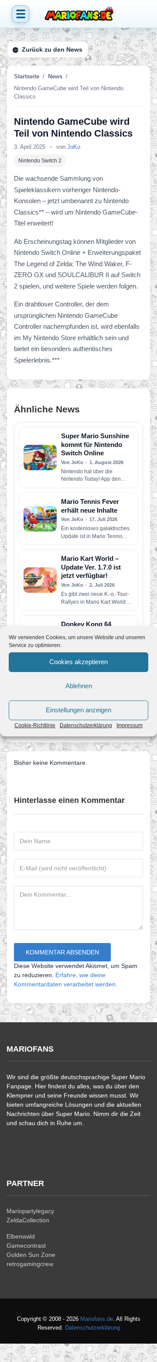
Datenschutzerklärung (86, 725)
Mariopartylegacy (30, 1210)
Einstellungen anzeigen (78, 710)
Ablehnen (78, 686)
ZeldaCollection (28, 1220)
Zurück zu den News (52, 49)
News (55, 76)
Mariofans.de (96, 1319)
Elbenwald (21, 1236)
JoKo (73, 147)
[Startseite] (78, 14)
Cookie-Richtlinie (34, 725)
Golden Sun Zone (31, 1254)
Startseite (26, 76)
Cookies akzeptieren (78, 661)
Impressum (129, 725)
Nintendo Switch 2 (39, 161)
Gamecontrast (26, 1245)
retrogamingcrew (30, 1263)
